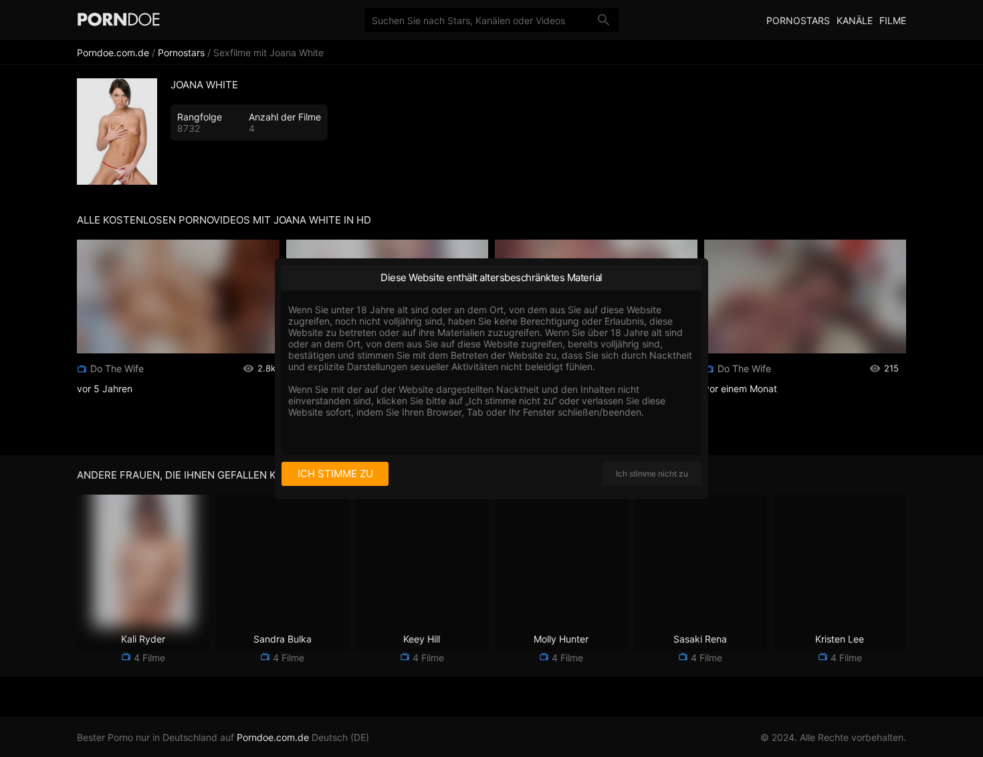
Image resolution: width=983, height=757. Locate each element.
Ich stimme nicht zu (652, 474)
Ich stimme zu (335, 473)
